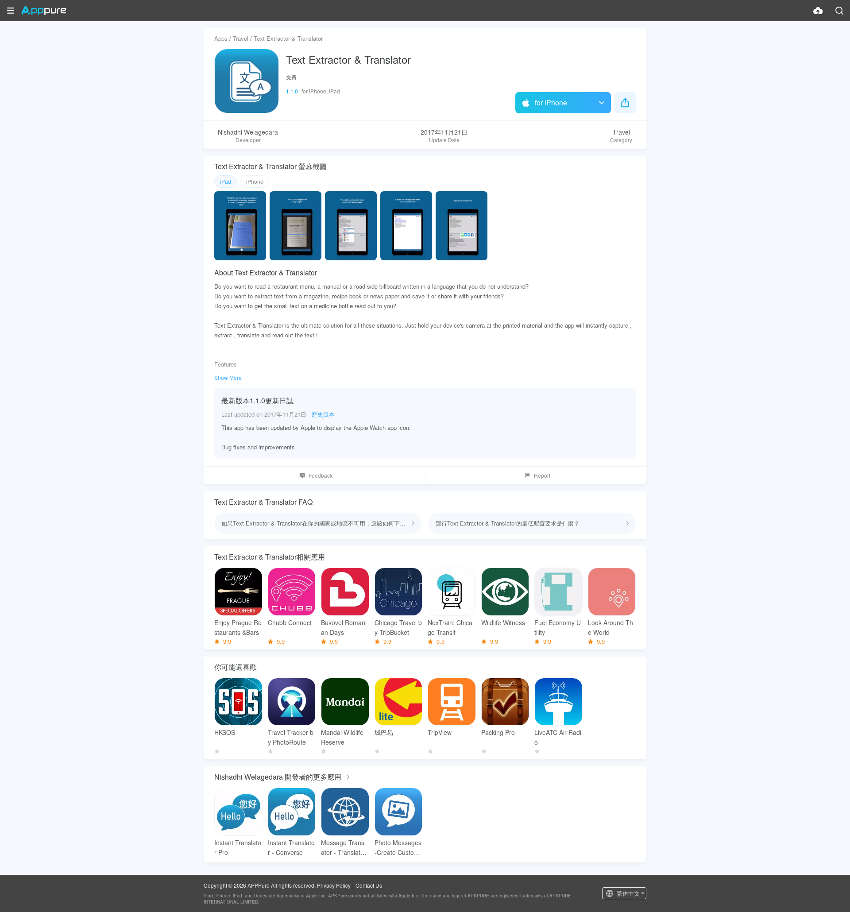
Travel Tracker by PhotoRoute (290, 737)
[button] (10, 10)
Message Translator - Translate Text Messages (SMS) (343, 847)
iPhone (254, 181)
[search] (839, 10)
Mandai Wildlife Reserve (342, 737)
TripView (440, 732)
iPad (225, 181)
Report (542, 475)
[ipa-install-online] (818, 10)
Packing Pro (498, 732)
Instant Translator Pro (237, 847)
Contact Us (368, 885)
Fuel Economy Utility (557, 627)
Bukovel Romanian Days (344, 627)
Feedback (320, 475)
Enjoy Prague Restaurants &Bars (238, 627)
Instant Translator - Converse (291, 847)
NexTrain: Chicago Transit (450, 627)
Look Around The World (610, 627)
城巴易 (384, 732)
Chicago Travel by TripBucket (398, 627)
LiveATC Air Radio (557, 737)
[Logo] (43, 10)
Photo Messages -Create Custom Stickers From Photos (398, 847)
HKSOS (224, 732)
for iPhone (551, 102)
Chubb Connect (290, 622)
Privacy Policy (334, 885)
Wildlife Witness (503, 622)
